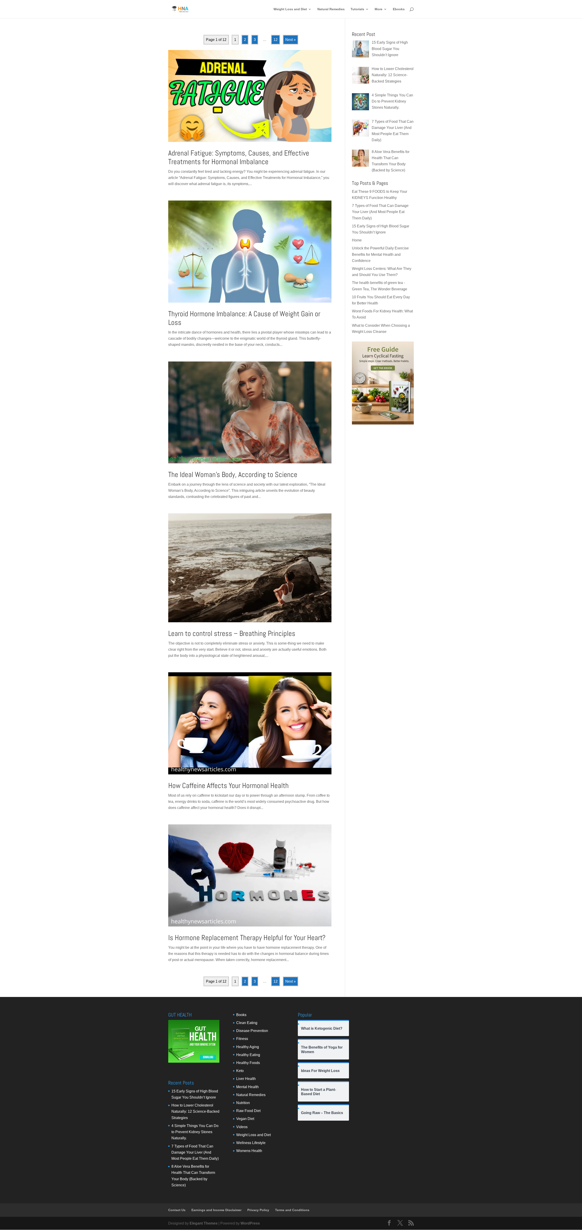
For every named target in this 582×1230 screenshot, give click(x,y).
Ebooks (399, 9)
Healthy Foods (248, 1063)
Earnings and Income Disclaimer (216, 1210)
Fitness (242, 1039)
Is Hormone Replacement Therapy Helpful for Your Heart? (247, 937)
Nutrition (243, 1103)
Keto (240, 1071)
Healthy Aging (247, 1047)
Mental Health (247, 1087)
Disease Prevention (252, 1031)
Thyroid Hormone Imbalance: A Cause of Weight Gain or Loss (244, 318)
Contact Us (177, 1210)
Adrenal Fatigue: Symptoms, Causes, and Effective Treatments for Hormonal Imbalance (238, 157)
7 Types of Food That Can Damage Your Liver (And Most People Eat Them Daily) (380, 212)
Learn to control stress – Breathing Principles (231, 633)
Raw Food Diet (248, 1111)
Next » (290, 40)
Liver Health (246, 1079)
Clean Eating (246, 1023)
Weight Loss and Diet (290, 9)
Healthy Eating (248, 1055)
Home (357, 240)
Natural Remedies (331, 9)
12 (275, 40)
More (378, 9)
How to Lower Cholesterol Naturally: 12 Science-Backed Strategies (195, 1111)
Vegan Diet (245, 1119)
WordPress (250, 1223)
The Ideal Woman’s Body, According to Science (232, 474)
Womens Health (249, 1151)
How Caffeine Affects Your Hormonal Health (228, 785)
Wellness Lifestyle (251, 1143)
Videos (242, 1127)
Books (241, 1015)
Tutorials (357, 9)
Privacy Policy (258, 1210)
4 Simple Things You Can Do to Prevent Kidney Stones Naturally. (194, 1132)
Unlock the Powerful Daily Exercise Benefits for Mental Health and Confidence (380, 254)
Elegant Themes (204, 1223)
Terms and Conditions (292, 1210)
